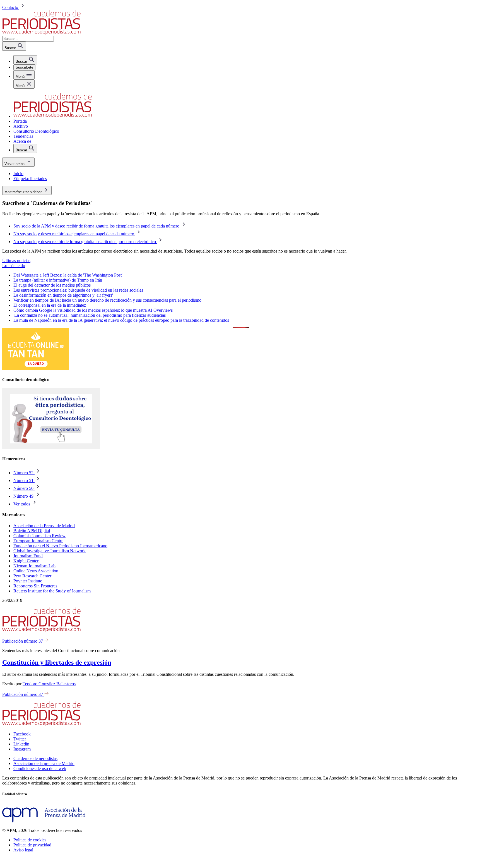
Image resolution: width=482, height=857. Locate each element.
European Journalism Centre (38, 540)
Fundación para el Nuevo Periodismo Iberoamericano (60, 545)
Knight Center (25, 560)
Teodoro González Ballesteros (49, 683)
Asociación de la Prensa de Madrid (44, 525)
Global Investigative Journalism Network (49, 550)
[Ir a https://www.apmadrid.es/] (44, 821)
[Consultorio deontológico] (51, 448)
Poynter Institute (27, 580)
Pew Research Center (32, 575)
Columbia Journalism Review (39, 535)
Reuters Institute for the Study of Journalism (52, 591)
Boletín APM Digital (31, 530)
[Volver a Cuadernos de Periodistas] (41, 33)
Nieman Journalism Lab (34, 565)
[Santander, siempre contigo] (35, 368)
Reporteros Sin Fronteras (35, 586)
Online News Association (35, 570)
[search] (25, 59)
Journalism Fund (28, 555)
